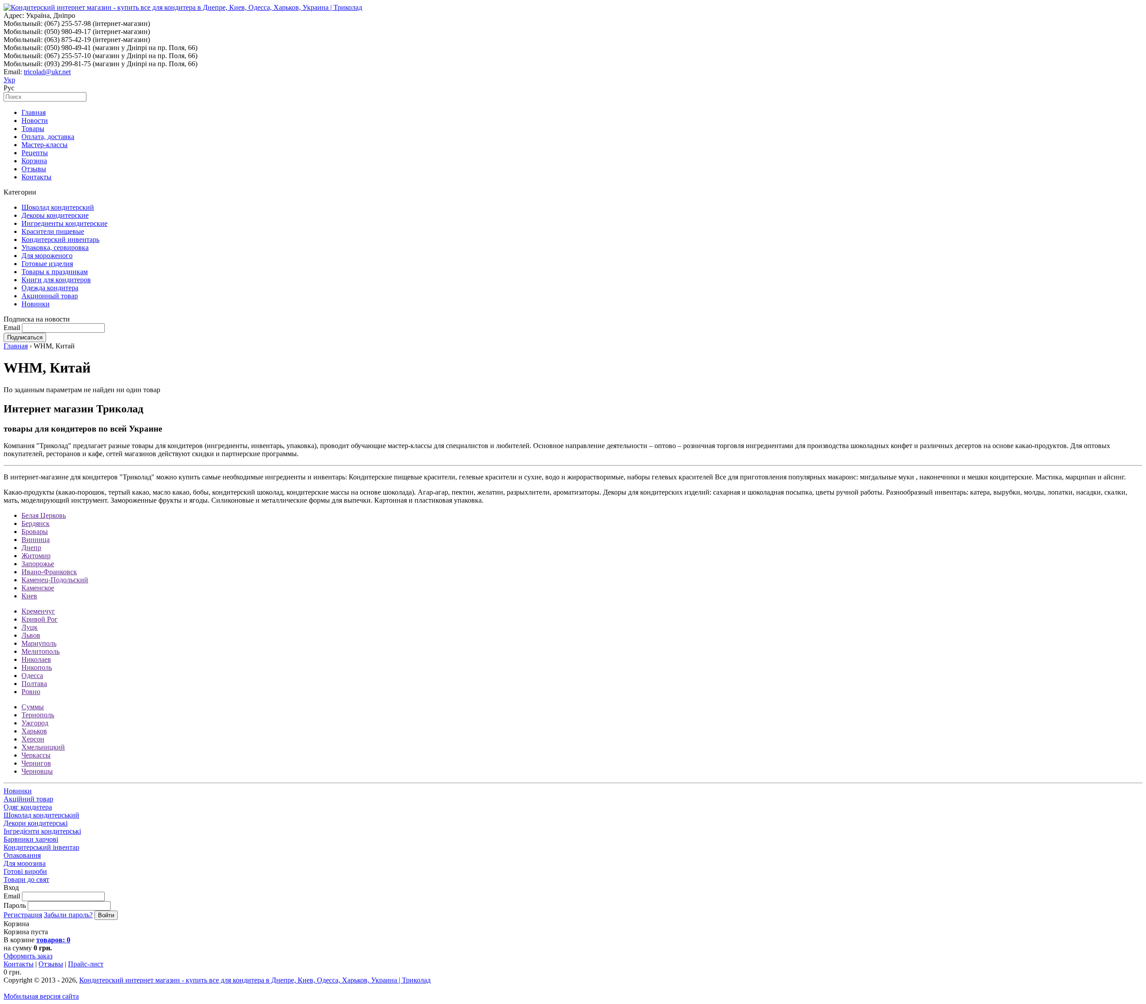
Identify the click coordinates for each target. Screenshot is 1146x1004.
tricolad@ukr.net (47, 72)
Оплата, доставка (47, 136)
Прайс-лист (85, 964)
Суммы (32, 707)
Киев (29, 596)
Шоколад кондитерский (57, 207)
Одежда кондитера (49, 288)
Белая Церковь (43, 515)
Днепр (31, 547)
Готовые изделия (47, 263)
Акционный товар (49, 296)
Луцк (29, 627)
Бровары (34, 531)
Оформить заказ (28, 956)
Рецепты (34, 153)
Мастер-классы (44, 144)
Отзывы (33, 169)
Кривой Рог (39, 619)
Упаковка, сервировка (55, 247)
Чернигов (36, 763)
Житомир (36, 555)
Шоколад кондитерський (41, 815)
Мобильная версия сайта (41, 996)
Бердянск (35, 523)
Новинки (35, 304)
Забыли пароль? (68, 915)
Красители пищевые (52, 231)
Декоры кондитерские (55, 215)
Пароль (15, 905)
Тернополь (37, 715)
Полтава (34, 683)
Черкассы (36, 755)
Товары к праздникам (54, 271)
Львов (30, 635)
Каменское (37, 588)
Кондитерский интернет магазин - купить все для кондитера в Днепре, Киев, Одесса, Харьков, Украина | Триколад (255, 980)
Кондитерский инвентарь (60, 239)
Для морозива (25, 863)
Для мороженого (47, 255)
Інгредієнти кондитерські (42, 831)
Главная (33, 112)
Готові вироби (25, 871)
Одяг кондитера (28, 807)
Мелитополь (40, 651)
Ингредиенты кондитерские (64, 223)
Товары (32, 128)
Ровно (30, 691)
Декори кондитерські (36, 823)
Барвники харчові (31, 839)
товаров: (53, 940)
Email (12, 327)
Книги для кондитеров (56, 280)
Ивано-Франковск (49, 572)
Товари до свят (26, 879)
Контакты (36, 177)
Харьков (34, 731)
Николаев (36, 659)
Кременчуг (38, 611)
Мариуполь (38, 643)
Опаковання (22, 855)
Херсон (32, 739)
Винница (35, 539)
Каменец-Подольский (54, 580)
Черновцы (37, 771)
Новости (34, 120)
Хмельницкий (43, 747)
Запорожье (37, 564)
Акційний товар (28, 799)
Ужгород (34, 723)
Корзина (34, 161)
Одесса (32, 675)
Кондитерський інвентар (41, 847)
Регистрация (23, 915)
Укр (9, 80)
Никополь (36, 667)
